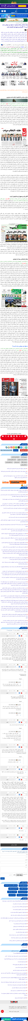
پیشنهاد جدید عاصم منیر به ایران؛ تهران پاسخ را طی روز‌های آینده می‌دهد (13, 982)
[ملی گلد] (14, 2)
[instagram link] (11, 436)
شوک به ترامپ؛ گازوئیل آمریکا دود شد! (20, 909)
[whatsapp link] (22, 436)
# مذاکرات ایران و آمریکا (22, 895)
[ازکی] (14, 16)
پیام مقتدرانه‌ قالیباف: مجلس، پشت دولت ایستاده (18, 935)
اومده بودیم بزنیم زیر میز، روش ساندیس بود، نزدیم (18, 517)
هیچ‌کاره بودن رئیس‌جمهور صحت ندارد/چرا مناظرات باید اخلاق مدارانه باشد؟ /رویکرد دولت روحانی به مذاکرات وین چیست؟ (15, 558)
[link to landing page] (14, 11)
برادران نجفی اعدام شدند (22, 962)
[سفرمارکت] (14, 482)
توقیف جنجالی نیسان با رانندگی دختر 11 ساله (19, 938)
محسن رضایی (16, 462)
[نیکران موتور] (14, 100)
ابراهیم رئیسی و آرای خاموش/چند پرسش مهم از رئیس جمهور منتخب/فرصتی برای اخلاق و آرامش (15, 500)
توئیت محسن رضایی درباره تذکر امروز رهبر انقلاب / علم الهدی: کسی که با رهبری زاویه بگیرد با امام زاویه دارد (15, 578)
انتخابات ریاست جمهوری (22, 459)
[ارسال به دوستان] (24, 447)
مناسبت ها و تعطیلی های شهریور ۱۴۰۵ (19, 964)
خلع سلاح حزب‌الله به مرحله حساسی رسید (19, 906)
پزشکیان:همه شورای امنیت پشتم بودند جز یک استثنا (17, 985)
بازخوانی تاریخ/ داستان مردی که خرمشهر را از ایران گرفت (16, 468)
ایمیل (26, 859)
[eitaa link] (8, 436)
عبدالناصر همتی (24, 465)
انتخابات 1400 (24, 462)
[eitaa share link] (14, 447)
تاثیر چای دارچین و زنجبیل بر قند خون (19, 970)
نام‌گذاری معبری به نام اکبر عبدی (21, 967)
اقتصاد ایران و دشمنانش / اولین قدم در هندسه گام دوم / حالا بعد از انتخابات (15, 509)
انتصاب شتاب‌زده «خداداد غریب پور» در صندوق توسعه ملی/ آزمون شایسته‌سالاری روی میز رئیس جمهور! (15, 476)
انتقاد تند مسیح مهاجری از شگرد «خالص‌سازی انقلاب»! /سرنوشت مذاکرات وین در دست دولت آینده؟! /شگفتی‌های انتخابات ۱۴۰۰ (14, 534)
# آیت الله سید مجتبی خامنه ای (11, 885)
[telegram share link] (21, 447)
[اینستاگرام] (11, 447)
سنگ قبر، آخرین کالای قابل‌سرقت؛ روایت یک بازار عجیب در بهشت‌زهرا (14, 901)
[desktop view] (5, 11)
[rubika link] (25, 436)
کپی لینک (16, 450)
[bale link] (17, 436)
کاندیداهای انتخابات (12, 459)
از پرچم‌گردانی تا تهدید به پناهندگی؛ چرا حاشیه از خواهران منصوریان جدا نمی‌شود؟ (14, 994)
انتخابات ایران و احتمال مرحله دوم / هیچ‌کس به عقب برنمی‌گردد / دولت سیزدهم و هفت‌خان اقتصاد (15, 563)
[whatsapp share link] (16, 447)
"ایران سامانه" (11, 1011)
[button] (5, 77)
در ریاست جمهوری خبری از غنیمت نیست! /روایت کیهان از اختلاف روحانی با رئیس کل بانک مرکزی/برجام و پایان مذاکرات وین (14, 529)
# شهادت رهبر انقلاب (12, 892)
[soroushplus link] (14, 436)
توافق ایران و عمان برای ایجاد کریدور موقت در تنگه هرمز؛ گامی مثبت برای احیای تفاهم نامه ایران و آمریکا (14, 974)
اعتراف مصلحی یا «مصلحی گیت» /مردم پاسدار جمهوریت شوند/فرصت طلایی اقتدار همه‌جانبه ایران (14, 520)
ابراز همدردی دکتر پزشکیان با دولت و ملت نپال (19, 915)
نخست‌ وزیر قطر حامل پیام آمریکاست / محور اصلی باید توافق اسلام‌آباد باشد (14, 918)
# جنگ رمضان (12, 895)
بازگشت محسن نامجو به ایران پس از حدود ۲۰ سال (18, 921)
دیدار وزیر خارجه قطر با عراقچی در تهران (20, 929)
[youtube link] (3, 436)
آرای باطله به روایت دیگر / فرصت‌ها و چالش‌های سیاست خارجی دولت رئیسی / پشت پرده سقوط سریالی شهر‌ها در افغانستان (14, 495)
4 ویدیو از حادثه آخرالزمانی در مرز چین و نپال (18, 990)
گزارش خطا (26, 485)
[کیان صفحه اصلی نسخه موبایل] (14, 1019)
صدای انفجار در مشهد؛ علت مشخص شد (20, 904)
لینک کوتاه (24, 450)
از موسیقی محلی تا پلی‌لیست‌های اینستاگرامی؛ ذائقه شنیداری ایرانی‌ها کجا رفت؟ (14, 472)
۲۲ (3, 45)
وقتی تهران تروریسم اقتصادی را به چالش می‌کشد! (18, 940)
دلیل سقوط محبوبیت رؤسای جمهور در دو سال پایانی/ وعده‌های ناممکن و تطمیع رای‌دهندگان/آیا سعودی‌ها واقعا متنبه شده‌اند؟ (15, 543)
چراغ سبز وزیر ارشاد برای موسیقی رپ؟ (20, 923)
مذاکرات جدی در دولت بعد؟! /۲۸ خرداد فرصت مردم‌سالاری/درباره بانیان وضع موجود (14, 525)
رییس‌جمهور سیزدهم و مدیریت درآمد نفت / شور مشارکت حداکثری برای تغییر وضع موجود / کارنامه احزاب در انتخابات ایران (15, 513)
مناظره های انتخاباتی (15, 457)
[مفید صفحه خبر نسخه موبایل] (14, 6)
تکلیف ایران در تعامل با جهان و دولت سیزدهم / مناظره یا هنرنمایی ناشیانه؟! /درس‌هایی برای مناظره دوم (14, 491)
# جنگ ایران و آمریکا (23, 892)
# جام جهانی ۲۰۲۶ (23, 885)
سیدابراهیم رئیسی (9, 462)
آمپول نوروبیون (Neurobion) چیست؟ (19, 953)
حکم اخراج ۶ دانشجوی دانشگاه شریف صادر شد (18, 912)
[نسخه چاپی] (26, 447)
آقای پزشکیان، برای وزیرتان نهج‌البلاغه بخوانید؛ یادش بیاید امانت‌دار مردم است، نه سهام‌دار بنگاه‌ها (14, 978)
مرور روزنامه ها (24, 457)
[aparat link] (14, 439)
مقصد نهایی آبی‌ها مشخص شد (21, 932)
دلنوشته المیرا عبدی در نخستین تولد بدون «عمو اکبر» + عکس (15, 956)
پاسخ (7, 635)
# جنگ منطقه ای (23, 888)
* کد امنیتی (25, 874)
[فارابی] (14, 20)
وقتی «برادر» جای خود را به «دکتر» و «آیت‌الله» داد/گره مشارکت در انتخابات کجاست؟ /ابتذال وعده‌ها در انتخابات (14, 538)
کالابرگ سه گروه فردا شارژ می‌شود (20, 998)
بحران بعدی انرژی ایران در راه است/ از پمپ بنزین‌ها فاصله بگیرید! (15, 959)
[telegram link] (20, 436)
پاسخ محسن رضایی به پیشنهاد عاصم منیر (19, 987)
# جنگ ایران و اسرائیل (13, 888)
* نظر (26, 865)
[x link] (6, 436)
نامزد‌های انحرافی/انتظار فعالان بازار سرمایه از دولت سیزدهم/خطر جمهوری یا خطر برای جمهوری (14, 567)
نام (26, 854)
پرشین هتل (24, 947)
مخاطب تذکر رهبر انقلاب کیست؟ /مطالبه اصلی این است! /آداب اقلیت (15, 547)
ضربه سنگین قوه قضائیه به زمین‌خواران (20, 926)
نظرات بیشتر (14, 845)
